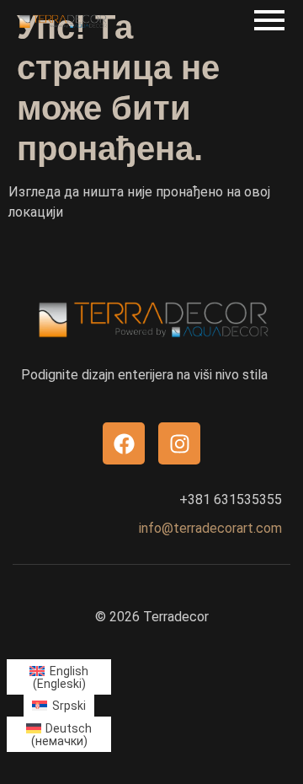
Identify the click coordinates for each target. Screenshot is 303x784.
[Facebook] (124, 443)
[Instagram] (179, 443)
